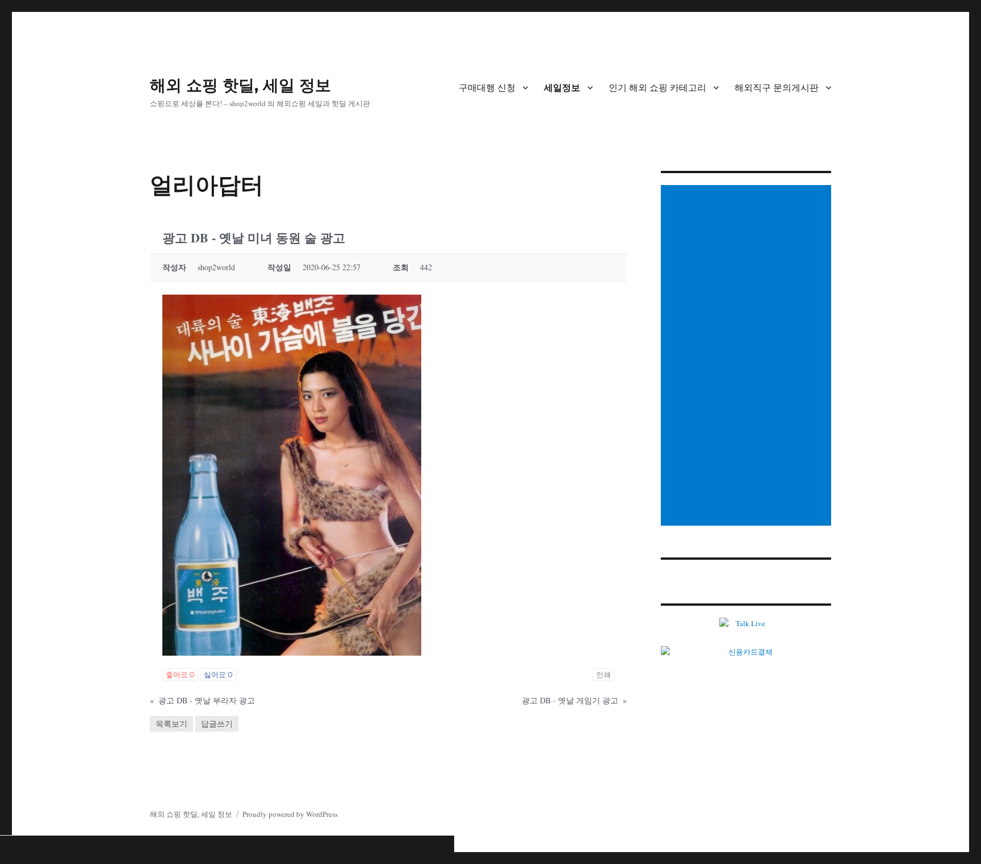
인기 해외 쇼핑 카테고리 (657, 87)
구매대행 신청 (487, 87)
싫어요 (218, 674)
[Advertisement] (748, 356)
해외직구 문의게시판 (777, 87)
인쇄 (603, 674)
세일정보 (562, 87)
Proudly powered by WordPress (290, 814)
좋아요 (180, 674)
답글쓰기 (217, 723)
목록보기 (171, 723)
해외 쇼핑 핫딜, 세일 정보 (240, 85)
